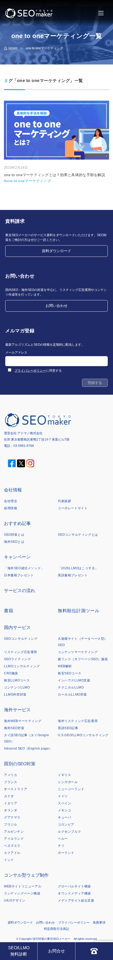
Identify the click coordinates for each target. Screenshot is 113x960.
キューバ (64, 817)
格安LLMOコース (17, 680)
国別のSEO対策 (19, 763)
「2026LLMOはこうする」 (78, 568)
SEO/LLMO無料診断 (18, 951)
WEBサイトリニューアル (22, 886)
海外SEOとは (14, 542)
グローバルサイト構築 (74, 886)
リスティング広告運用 (20, 652)
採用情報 (10, 508)
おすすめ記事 (17, 523)
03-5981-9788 (23, 446)
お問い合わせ (56, 305)
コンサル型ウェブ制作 (26, 875)
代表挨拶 (64, 501)
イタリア (10, 803)
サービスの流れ (19, 590)
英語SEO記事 (68, 728)
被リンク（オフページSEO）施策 (83, 659)
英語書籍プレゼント (73, 575)
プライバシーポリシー (30, 370)
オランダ (10, 810)
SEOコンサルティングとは (78, 534)
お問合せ (56, 951)
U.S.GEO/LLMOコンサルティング (83, 735)
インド (9, 860)
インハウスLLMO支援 (74, 680)
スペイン (64, 803)
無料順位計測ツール (78, 610)
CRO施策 (11, 673)
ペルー (63, 838)
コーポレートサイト (73, 508)
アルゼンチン (14, 831)
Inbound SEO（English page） (28, 748)
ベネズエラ (12, 846)
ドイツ (63, 796)
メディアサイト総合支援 (76, 900)
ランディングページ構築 (22, 893)
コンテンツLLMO (17, 687)
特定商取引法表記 (56, 929)
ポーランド (66, 853)
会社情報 (13, 489)
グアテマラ (12, 817)
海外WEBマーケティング (22, 721)
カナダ (9, 796)
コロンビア (66, 824)
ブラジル (10, 824)
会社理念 (10, 501)
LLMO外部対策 (15, 694)
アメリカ (10, 775)
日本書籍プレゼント (19, 575)
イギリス (64, 775)
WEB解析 (65, 666)
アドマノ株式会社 (30, 433)
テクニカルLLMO (71, 687)
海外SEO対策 (14, 728)
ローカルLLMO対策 (72, 694)
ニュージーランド (71, 789)
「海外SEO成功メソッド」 (24, 568)
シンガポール (68, 782)
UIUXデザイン (14, 900)
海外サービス (17, 709)
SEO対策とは (14, 534)
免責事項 (99, 922)
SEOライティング (17, 659)
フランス (10, 782)
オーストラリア (15, 789)
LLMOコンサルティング (22, 666)
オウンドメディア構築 (74, 893)
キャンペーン (17, 557)
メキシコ (64, 810)
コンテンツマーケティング (77, 652)
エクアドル (12, 853)
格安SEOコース (69, 673)
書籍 (8, 610)
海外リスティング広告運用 (77, 721)
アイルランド (14, 838)
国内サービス (17, 627)
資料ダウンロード (56, 251)
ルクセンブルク (69, 831)
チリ (61, 846)
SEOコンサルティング (21, 639)
